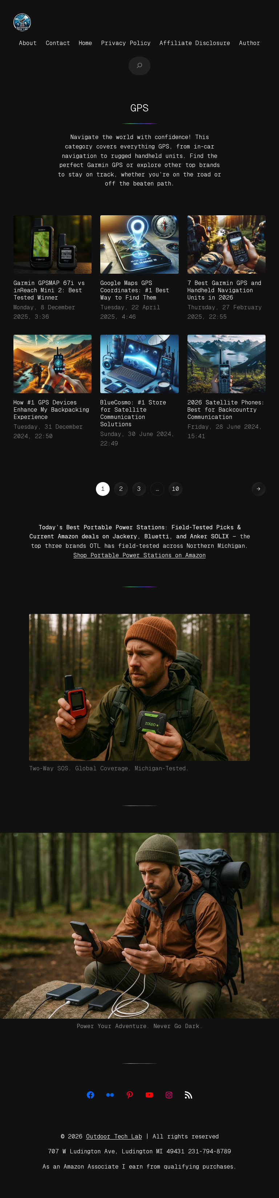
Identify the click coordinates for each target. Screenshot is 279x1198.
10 (175, 488)
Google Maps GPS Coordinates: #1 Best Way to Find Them (134, 290)
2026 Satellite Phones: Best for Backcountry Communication (225, 409)
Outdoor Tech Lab (114, 1136)
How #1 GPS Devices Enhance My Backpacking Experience (51, 409)
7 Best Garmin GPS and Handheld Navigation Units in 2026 (224, 290)
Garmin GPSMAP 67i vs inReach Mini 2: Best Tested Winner (49, 290)
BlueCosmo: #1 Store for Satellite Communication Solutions (133, 413)
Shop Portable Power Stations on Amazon (139, 555)
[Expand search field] (139, 66)
